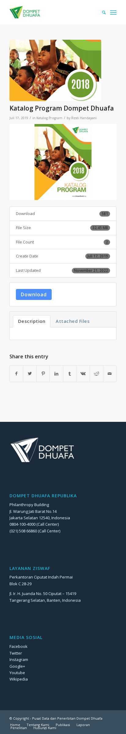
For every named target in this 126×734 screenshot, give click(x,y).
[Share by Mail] (110, 374)
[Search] (101, 12)
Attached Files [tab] (73, 321)
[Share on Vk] (83, 374)
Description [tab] (32, 321)
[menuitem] (101, 12)
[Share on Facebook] (16, 374)
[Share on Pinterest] (43, 374)
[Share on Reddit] (96, 374)
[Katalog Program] (55, 70)
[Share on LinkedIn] (56, 374)
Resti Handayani (84, 118)
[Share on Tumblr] (69, 374)
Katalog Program (49, 118)
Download (34, 294)
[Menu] (113, 12)
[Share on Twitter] (29, 374)
